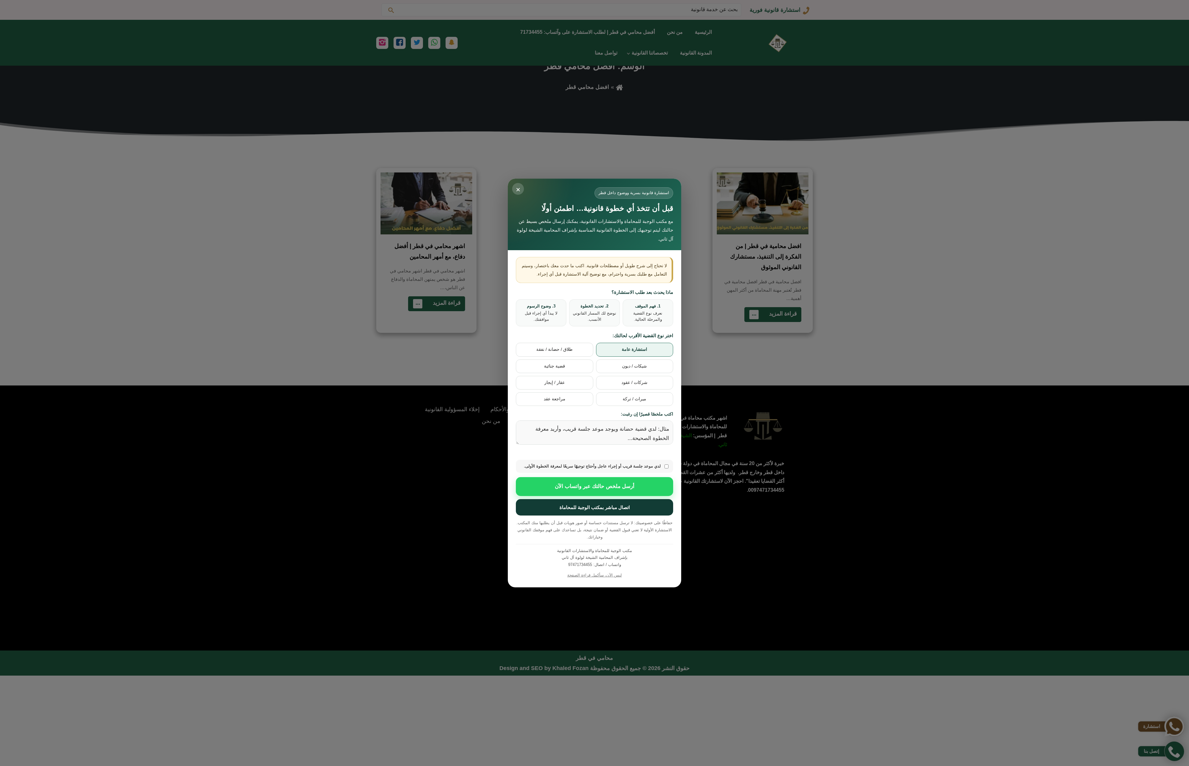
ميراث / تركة (634, 399)
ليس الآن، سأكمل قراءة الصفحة (594, 575)
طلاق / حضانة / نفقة (554, 349)
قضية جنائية (554, 366)
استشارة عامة (634, 349)
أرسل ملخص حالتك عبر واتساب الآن (594, 486)
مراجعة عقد (554, 399)
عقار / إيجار (554, 382)
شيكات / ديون (634, 366)
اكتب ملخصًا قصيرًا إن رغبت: (647, 413)
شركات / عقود (634, 382)
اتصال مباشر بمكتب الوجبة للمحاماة (595, 507)
